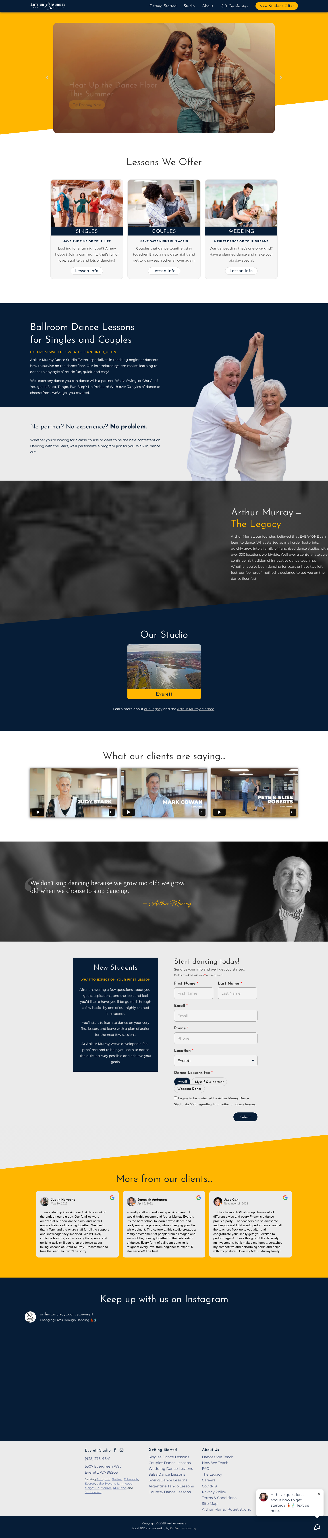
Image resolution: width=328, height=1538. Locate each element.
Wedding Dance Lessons (171, 1468)
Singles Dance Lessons (169, 1457)
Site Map (210, 1503)
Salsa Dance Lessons (167, 1474)
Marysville (92, 1488)
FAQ (205, 1468)
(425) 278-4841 (97, 1458)
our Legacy (153, 709)
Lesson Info (86, 270)
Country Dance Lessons (170, 1492)
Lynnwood (125, 1483)
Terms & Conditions (219, 1497)
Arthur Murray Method (195, 709)
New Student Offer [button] (276, 6)
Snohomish (93, 1492)
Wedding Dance (189, 1089)
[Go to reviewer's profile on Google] (131, 1201)
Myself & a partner (209, 1082)
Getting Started (162, 6)
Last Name (229, 984)
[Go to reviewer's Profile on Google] (218, 1201)
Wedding (241, 231)
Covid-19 (209, 1486)
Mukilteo (119, 1488)
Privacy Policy (214, 1492)
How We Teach (215, 1462)
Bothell (117, 1479)
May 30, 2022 (59, 1203)
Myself (182, 1082)
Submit (245, 1117)
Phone (180, 1028)
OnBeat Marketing (183, 1528)
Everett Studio (98, 1450)
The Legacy (212, 1474)
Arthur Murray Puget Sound (226, 1509)
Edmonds (131, 1479)
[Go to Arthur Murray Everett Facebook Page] (115, 1450)
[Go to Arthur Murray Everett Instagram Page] (121, 1450)
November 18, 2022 (236, 1203)
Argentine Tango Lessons (171, 1486)
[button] (47, 78)
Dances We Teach (218, 1457)
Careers (208, 1480)
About (207, 6)
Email (180, 1006)
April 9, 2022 (145, 1203)
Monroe (106, 1488)
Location (183, 1051)
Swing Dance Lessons (168, 1480)
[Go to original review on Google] (112, 1200)
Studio (189, 6)
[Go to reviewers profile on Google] (45, 1201)
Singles (87, 231)
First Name (185, 984)
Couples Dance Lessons (170, 1462)
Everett (164, 694)
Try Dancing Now (83, 105)
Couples (164, 231)
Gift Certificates (234, 6)
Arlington (103, 1479)
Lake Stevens (106, 1483)
